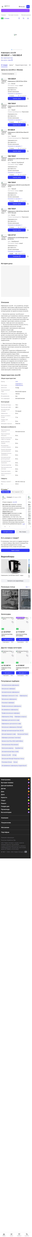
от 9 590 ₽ (20, 665)
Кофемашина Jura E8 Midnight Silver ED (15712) (18, 238)
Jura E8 (15, 502)
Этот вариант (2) (17, 492)
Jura (16, 381)
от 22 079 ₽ (5, 632)
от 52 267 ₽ (5, 665)
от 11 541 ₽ (20, 632)
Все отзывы (6, 492)
